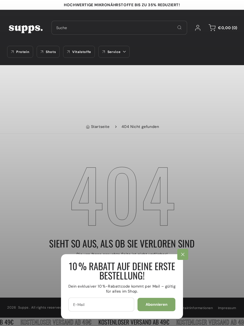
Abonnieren (157, 304)
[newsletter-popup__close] (182, 254)
